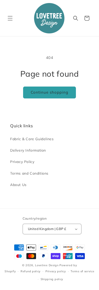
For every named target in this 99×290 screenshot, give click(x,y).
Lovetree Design (47, 265)
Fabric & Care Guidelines (32, 139)
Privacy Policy (22, 161)
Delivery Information (28, 150)
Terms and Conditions (29, 173)
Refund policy (31, 271)
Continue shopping (49, 92)
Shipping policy (52, 279)
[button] (10, 18)
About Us (18, 184)
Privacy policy (55, 271)
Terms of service (82, 271)
